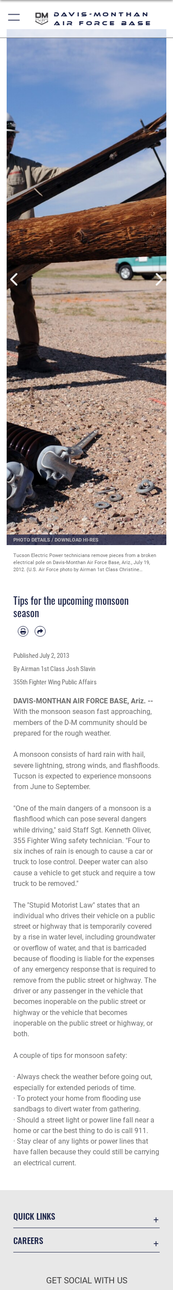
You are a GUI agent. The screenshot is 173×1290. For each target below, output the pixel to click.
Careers (28, 1240)
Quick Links (34, 1216)
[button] (14, 19)
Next (158, 279)
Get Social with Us (86, 1280)
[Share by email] (40, 631)
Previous (15, 279)
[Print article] (23, 631)
